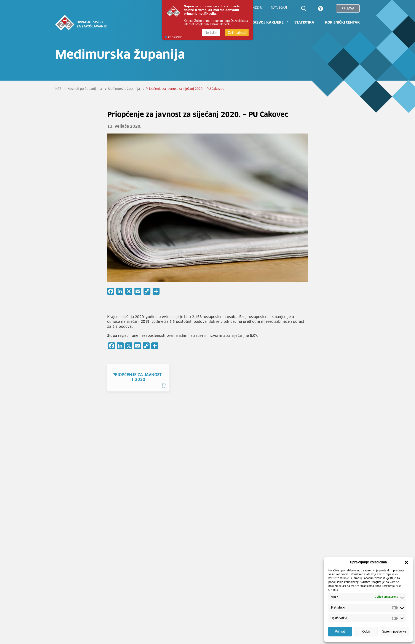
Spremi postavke (394, 631)
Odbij (366, 631)
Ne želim (211, 32)
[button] (406, 562)
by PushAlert (175, 37)
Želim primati (237, 32)
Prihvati (340, 631)
